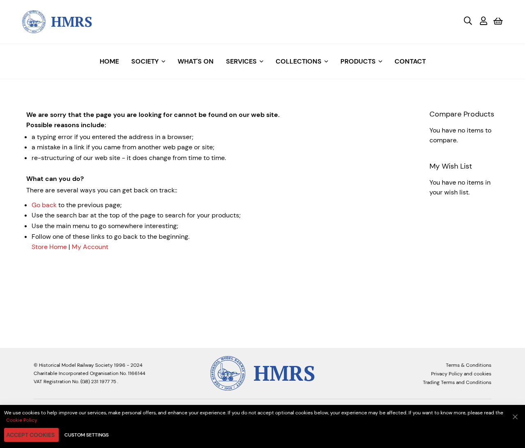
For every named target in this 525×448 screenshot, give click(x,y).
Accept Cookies (30, 435)
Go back (44, 205)
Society (145, 61)
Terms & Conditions (468, 365)
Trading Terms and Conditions (457, 382)
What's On (196, 61)
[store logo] (57, 21)
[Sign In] (483, 21)
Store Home (49, 246)
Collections (299, 61)
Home (109, 61)
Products (358, 61)
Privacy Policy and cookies (461, 373)
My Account (90, 246)
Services (241, 61)
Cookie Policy (21, 420)
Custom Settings (86, 435)
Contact (410, 61)
